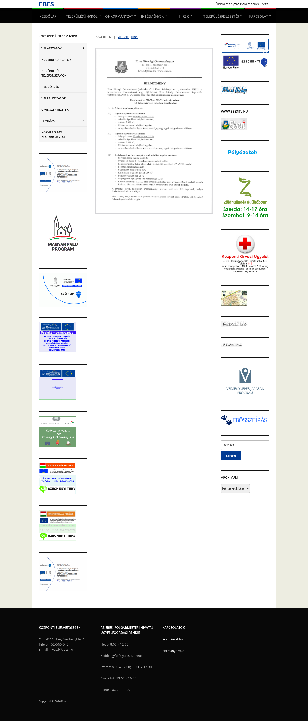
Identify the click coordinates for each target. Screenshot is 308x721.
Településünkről (82, 16)
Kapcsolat (258, 16)
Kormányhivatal (173, 650)
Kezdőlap (48, 16)
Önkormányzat (119, 16)
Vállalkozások (53, 98)
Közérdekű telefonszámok (53, 73)
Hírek (184, 16)
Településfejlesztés (221, 16)
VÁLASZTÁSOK (51, 48)
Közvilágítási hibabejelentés (53, 134)
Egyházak (49, 121)
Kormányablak (172, 639)
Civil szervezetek (55, 110)
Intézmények (152, 16)
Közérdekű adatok (56, 60)
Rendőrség (50, 87)
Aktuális (123, 37)
